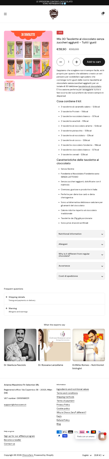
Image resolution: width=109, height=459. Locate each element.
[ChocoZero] (53, 14)
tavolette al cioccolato (89, 86)
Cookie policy (63, 408)
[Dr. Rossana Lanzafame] (54, 345)
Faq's (59, 416)
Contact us (9, 443)
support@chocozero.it (15, 404)
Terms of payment (65, 400)
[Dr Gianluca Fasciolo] (20, 345)
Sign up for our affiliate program (19, 436)
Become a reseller (12, 439)
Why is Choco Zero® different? (71, 412)
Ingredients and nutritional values (73, 389)
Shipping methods (65, 397)
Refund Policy (63, 420)
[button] (102, 14)
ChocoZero (28, 455)
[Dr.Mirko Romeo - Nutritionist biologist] (88, 345)
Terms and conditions (67, 393)
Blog (59, 424)
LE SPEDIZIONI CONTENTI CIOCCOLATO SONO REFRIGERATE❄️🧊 (54, 3)
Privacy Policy (63, 404)
